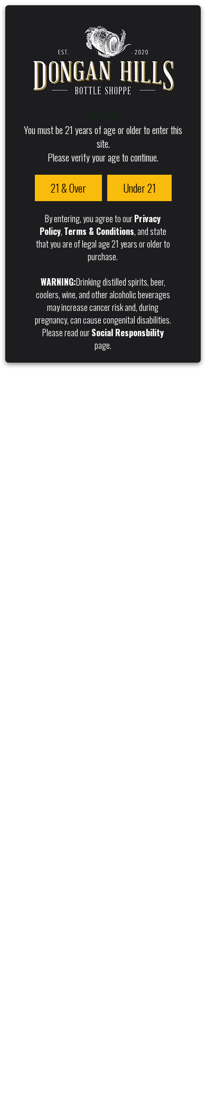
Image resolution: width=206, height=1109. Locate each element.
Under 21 (139, 188)
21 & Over (68, 188)
